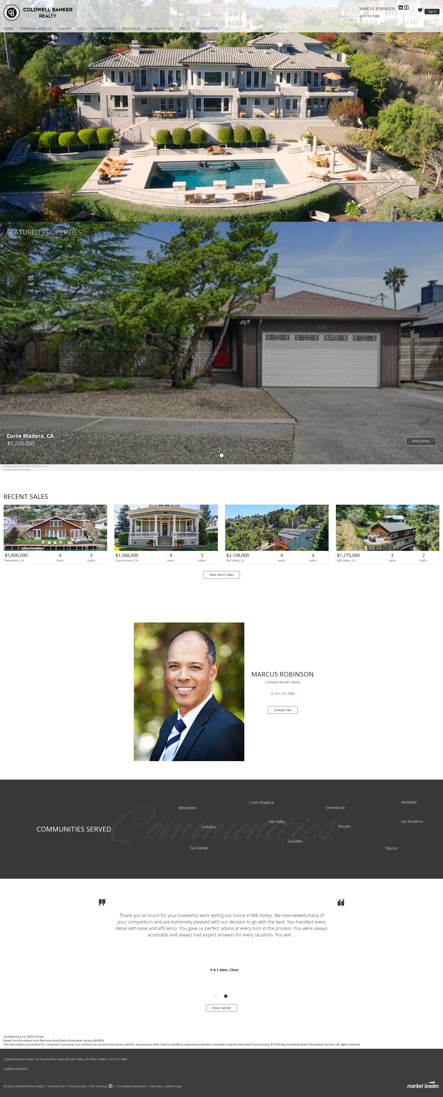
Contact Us (208, 28)
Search (65, 28)
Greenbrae (335, 807)
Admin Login (173, 1086)
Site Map (156, 1086)
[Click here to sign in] (420, 11)
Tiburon (391, 848)
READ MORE (221, 1008)
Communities (103, 28)
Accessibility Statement (132, 1086)
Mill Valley (277, 821)
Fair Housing (98, 1086)
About (185, 28)
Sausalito (294, 841)
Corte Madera (261, 802)
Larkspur (208, 826)
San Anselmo (412, 821)
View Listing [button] (421, 441)
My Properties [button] (160, 28)
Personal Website (36, 28)
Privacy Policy (77, 1086)
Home (8, 28)
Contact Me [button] (282, 710)
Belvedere (187, 807)
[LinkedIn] (401, 8)
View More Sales (221, 574)
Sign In (432, 11)
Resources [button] (131, 28)
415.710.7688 (369, 16)
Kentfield (408, 802)
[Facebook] (406, 8)
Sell (81, 28)
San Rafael (199, 848)
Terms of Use (56, 1086)
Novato (344, 826)
